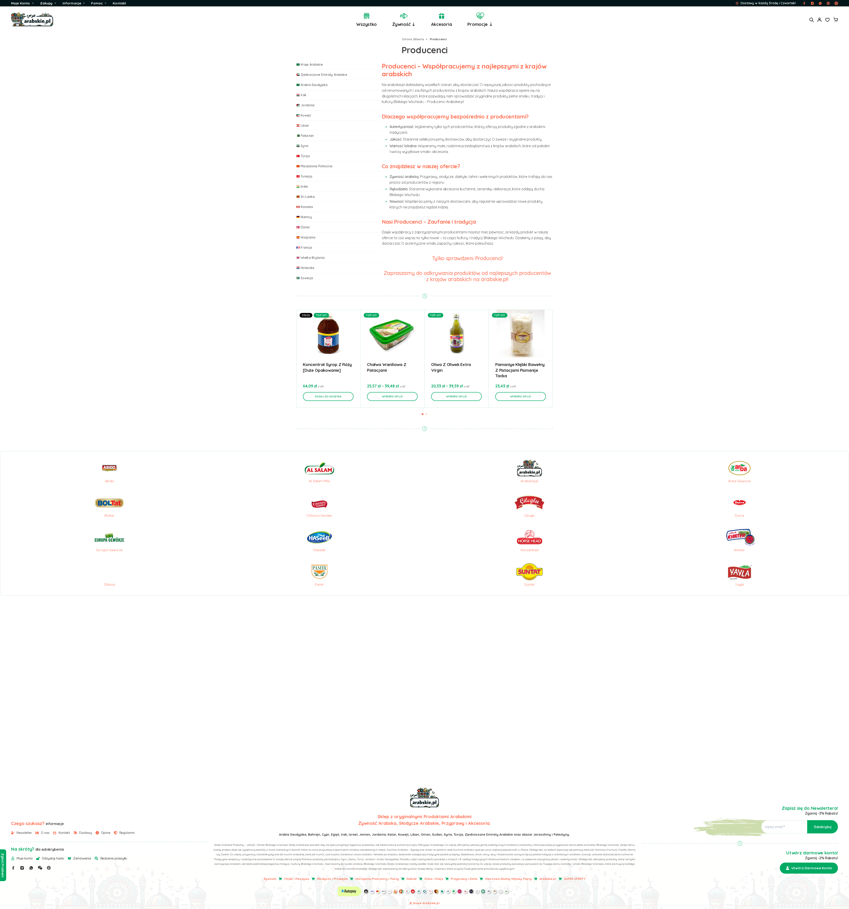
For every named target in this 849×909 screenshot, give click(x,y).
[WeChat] (40, 867)
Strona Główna (413, 39)
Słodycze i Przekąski (332, 878)
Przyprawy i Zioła (464, 878)
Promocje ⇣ (480, 24)
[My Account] (820, 19)
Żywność (270, 878)
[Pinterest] (48, 867)
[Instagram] (22, 867)
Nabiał (412, 878)
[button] (328, 396)
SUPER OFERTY (574, 878)
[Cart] (835, 20)
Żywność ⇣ (403, 24)
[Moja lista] (828, 20)
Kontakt (119, 3)
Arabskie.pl (547, 878)
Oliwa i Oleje (433, 878)
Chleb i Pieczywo (296, 878)
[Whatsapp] (31, 867)
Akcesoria (441, 24)
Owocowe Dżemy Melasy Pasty (508, 878)
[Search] (812, 19)
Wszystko (366, 24)
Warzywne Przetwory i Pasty (377, 878)
